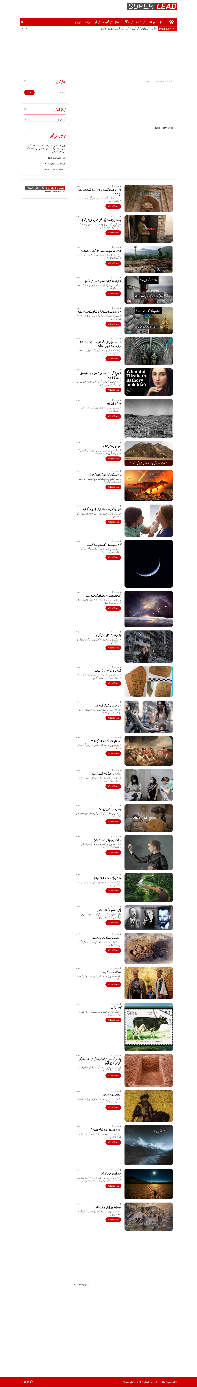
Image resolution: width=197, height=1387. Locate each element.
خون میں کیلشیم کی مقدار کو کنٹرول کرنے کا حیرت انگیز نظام (102, 510)
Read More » (113, 206)
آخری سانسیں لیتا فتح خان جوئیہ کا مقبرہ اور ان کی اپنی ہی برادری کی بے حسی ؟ (99, 192)
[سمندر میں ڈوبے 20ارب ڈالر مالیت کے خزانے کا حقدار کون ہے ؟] (148, 320)
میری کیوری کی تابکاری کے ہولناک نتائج (107, 840)
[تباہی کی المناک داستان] (148, 418)
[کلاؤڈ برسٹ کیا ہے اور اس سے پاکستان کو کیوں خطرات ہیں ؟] (148, 259)
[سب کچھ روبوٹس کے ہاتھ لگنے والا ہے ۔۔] (148, 717)
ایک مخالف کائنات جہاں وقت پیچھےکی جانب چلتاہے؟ (103, 596)
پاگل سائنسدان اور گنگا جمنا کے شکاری (109, 910)
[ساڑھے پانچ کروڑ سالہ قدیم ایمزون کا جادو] (148, 887)
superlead (116, 186)
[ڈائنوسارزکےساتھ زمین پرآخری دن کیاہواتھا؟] (148, 485)
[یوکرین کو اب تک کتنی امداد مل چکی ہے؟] (148, 646)
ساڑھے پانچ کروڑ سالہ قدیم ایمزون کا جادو (107, 878)
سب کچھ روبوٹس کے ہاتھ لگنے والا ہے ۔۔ (107, 706)
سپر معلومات (140, 22)
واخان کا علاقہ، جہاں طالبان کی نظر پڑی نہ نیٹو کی (105, 1130)
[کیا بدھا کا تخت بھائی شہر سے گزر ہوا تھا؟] (148, 1217)
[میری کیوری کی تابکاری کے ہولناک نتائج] (148, 852)
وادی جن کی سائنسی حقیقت (112, 447)
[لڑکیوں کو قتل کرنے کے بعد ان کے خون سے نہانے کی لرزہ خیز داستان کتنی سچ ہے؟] (148, 382)
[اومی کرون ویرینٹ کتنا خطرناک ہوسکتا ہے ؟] (148, 785)
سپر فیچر (97, 22)
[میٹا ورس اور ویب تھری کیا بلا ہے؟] (148, 818)
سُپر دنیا (117, 22)
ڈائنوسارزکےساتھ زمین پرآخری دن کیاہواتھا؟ (105, 475)
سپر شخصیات (107, 22)
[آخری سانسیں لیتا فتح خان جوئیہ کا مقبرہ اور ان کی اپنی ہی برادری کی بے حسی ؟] (148, 198)
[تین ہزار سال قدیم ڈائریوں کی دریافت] (148, 681)
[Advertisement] (71, 9)
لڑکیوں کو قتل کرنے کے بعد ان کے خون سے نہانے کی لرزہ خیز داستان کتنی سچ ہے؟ (100, 375)
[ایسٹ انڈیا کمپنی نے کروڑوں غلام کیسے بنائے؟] (148, 751)
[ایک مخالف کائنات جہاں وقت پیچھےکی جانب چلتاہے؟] (148, 609)
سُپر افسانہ (88, 22)
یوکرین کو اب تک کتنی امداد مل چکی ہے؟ (107, 636)
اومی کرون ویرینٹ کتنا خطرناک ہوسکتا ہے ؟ (106, 774)
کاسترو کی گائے (116, 1008)
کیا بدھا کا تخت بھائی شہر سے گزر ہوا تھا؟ (108, 1208)
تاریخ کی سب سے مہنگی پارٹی (111, 972)
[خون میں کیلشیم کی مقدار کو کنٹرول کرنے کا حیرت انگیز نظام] (148, 521)
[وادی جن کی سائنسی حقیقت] (148, 453)
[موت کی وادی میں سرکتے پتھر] (148, 1184)
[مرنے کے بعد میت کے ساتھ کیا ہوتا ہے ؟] (148, 948)
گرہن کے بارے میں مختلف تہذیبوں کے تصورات (104, 545)
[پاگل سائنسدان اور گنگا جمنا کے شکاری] (148, 917)
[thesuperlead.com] (152, 6)
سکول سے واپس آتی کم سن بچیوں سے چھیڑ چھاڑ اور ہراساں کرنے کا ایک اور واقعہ (127, 28)
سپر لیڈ (162, 22)
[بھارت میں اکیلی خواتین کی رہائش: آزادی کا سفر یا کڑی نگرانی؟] (148, 229)
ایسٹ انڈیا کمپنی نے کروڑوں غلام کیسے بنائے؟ (106, 741)
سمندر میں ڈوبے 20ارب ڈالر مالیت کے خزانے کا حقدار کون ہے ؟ (99, 312)
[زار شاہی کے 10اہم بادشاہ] (148, 1106)
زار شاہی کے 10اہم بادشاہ (112, 1095)
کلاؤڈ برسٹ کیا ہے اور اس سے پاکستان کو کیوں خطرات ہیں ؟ (101, 251)
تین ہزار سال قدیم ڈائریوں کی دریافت (108, 671)
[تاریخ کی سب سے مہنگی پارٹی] (148, 983)
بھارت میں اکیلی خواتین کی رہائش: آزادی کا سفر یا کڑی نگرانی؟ (100, 220)
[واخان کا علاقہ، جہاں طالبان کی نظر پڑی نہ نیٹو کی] (148, 1145)
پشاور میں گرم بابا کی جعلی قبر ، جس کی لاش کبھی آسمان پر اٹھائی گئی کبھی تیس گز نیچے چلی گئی (100, 1061)
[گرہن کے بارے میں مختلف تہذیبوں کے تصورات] (148, 564)
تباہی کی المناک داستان (113, 404)
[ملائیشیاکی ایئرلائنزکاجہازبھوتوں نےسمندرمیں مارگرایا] (148, 290)
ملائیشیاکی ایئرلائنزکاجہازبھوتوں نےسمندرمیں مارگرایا (103, 281)
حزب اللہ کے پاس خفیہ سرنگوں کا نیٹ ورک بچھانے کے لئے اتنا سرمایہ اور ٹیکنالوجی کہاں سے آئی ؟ (100, 344)
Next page (83, 1284)
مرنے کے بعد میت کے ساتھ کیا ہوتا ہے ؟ (107, 938)
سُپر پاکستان (152, 22)
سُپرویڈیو (78, 22)
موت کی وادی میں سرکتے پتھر (111, 1174)
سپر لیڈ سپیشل (128, 22)
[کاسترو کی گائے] (148, 1027)
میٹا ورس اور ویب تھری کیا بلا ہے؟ (110, 809)
